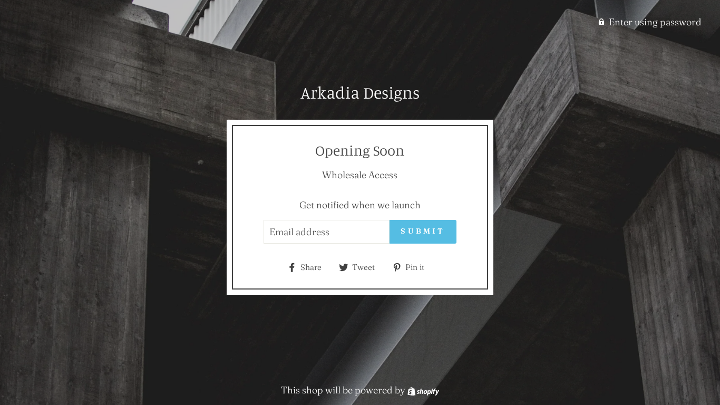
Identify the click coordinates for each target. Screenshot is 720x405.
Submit (423, 231)
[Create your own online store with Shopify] (423, 390)
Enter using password (655, 22)
